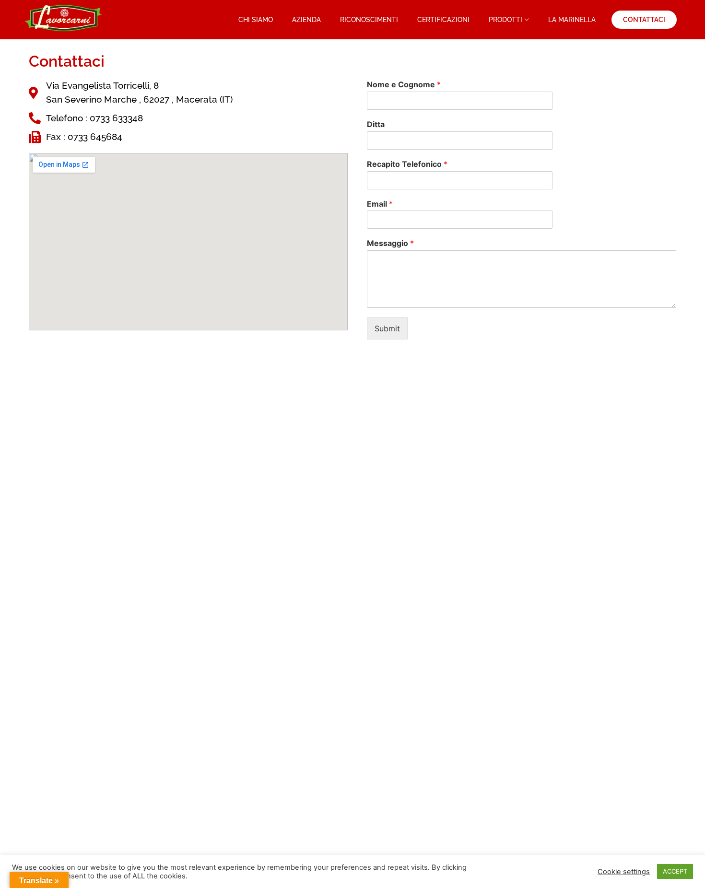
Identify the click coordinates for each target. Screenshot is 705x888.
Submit (387, 328)
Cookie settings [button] (624, 871)
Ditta (376, 124)
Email (380, 204)
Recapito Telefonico (407, 164)
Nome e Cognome (404, 84)
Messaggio (390, 243)
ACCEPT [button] (675, 871)
